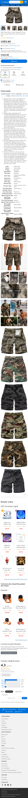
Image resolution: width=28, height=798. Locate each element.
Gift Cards (4, 743)
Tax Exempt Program (6, 758)
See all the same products (21, 640)
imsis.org (13, 48)
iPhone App (4, 777)
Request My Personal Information (9, 770)
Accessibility (4, 754)
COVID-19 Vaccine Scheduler (8, 748)
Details (12, 81)
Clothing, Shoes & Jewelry (16, 95)
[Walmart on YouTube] (8, 785)
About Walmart (5, 719)
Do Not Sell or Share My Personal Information (12, 772)
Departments (6, 5)
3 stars (2, 683)
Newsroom (4, 723)
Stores (3, 736)
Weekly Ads (19, 711)
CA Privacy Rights (5, 768)
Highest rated (18, 691)
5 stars (2, 680)
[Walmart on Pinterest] (11, 785)
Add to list (7, 84)
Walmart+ (4, 741)
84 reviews (11, 37)
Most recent (9, 691)
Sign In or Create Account (10, 709)
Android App (4, 779)
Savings (18, 5)
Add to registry (21, 84)
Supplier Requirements (7, 729)
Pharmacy (4, 750)
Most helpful (5, 694)
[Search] (21, 2)
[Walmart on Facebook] (2, 785)
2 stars (2, 685)
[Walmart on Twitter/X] (5, 785)
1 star (3, 686)
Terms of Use (4, 764)
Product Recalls (5, 756)
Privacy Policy (5, 766)
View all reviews (6, 675)
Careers (3, 721)
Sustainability (4, 727)
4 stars (2, 681)
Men (24, 95)
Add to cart (14, 61)
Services (12, 5)
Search (24, 698)
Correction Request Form (9, 653)
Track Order (10, 711)
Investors (4, 725)
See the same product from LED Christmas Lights (15, 579)
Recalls (3, 752)
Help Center (23, 709)
